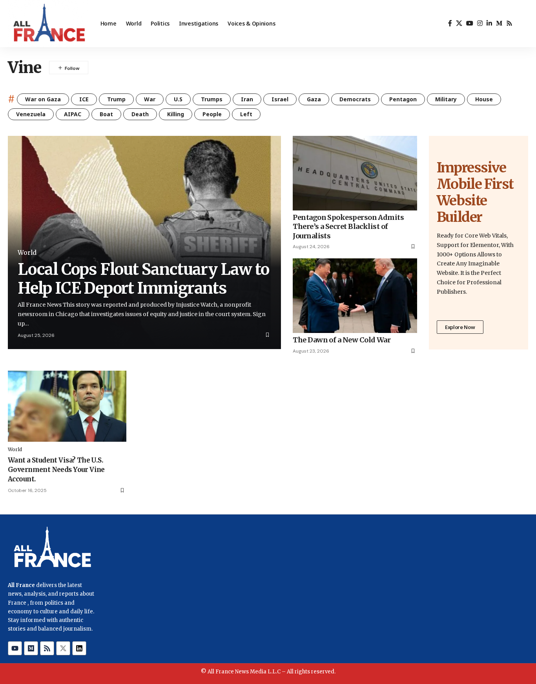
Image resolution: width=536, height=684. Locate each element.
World (27, 252)
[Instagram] (480, 23)
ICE (84, 99)
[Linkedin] (79, 648)
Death (140, 114)
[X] (459, 23)
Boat (106, 114)
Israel (280, 99)
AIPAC (72, 114)
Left (246, 114)
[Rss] (509, 23)
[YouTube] (469, 23)
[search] (522, 23)
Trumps (211, 99)
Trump (116, 99)
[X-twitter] (63, 648)
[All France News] (48, 23)
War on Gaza (43, 99)
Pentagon (403, 99)
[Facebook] (450, 23)
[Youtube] (15, 648)
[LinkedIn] (489, 23)
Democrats (355, 99)
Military (446, 99)
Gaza (314, 99)
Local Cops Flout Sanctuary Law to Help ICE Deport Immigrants (143, 279)
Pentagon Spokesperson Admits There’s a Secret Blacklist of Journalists (348, 226)
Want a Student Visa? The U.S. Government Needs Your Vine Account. (56, 469)
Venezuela (31, 114)
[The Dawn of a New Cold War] (355, 295)
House (484, 99)
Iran (247, 99)
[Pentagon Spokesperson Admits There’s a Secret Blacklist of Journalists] (355, 173)
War (149, 99)
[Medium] (499, 23)
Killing (175, 114)
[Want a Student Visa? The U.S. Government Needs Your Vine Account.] (67, 406)
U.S (178, 99)
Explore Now (460, 327)
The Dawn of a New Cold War (341, 339)
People (212, 114)
